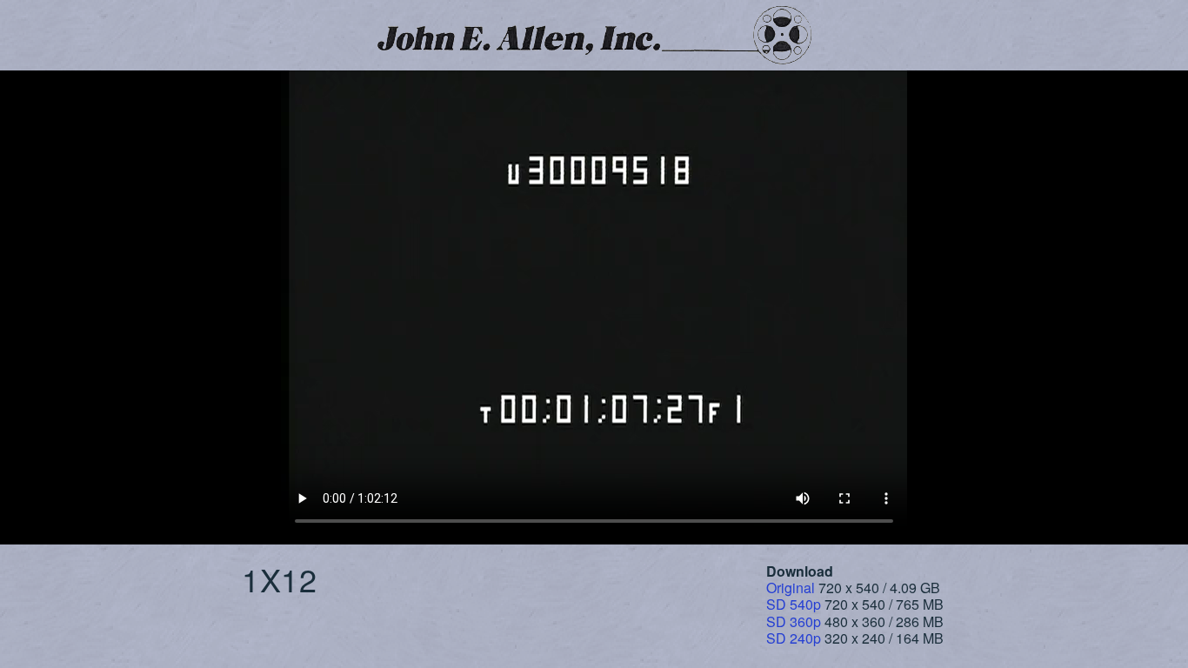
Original (790, 588)
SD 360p (793, 621)
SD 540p (793, 604)
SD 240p (793, 638)
